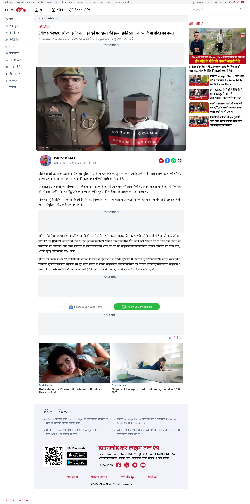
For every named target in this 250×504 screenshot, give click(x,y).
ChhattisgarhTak (67, 2)
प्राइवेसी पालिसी (99, 477)
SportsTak (20, 2)
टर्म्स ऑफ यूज (127, 477)
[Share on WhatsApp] (173, 160)
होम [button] (41, 10)
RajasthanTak (92, 2)
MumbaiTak (52, 2)
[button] (18, 19)
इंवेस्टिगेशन (52, 18)
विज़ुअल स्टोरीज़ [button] (82, 10)
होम (43, 18)
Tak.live (40, 2)
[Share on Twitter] (179, 160)
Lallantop (9, 2)
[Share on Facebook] (167, 160)
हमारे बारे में (72, 477)
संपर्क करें (152, 477)
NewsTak (117, 2)
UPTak (80, 2)
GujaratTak (105, 2)
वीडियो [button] (60, 10)
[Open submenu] (31, 47)
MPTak (126, 2)
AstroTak (31, 2)
